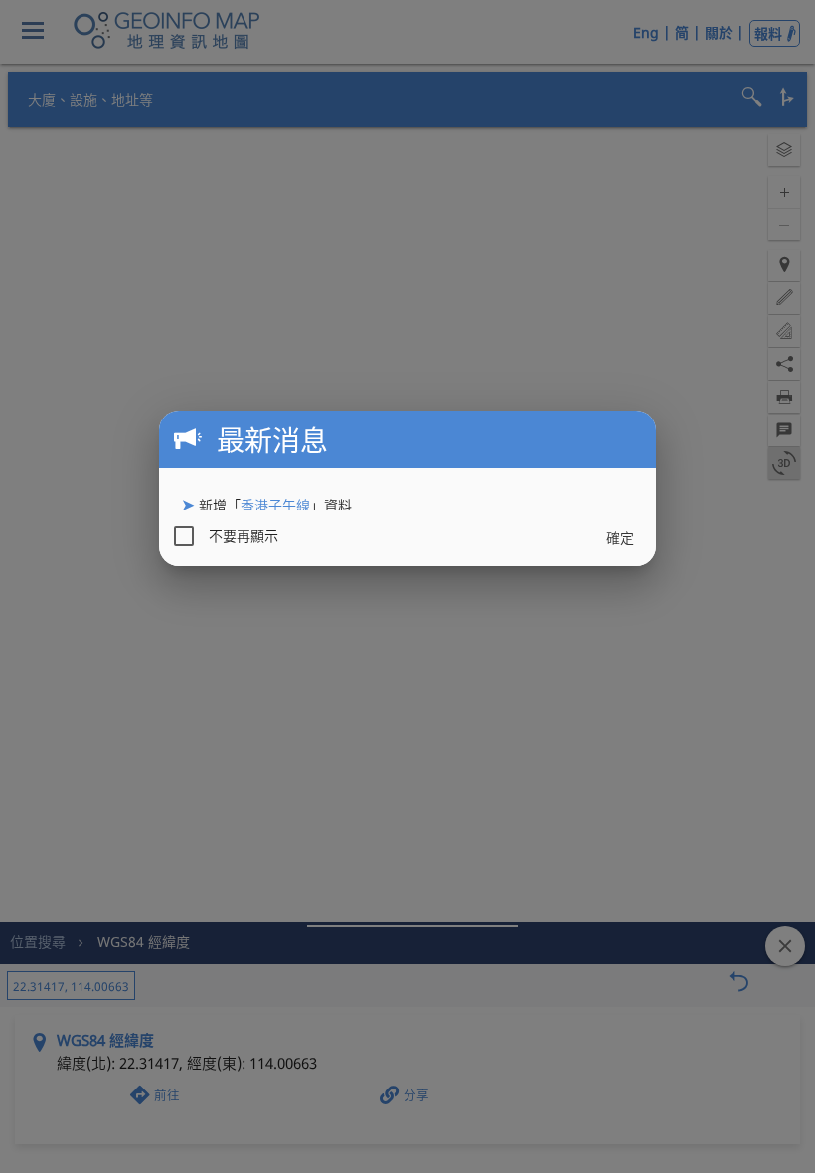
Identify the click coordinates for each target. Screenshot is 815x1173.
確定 (620, 537)
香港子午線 (275, 505)
